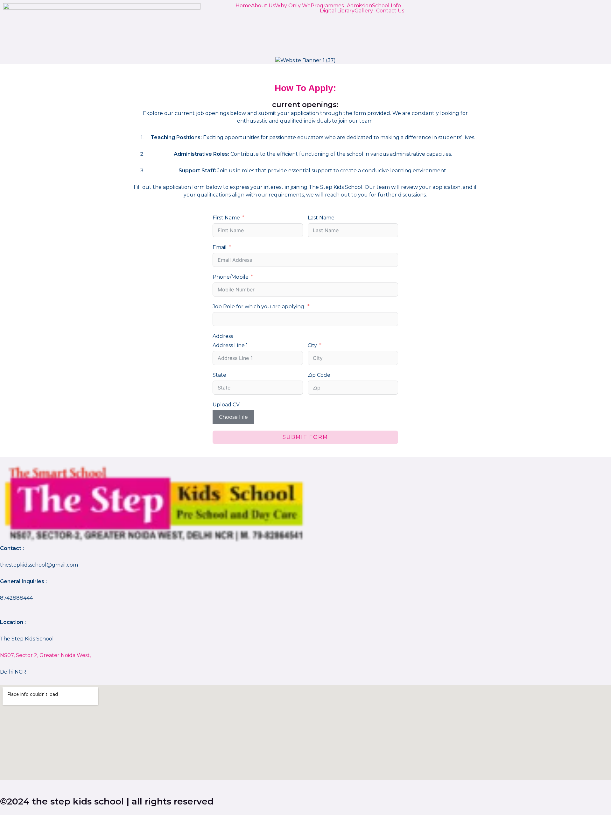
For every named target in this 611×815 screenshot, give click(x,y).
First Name (226, 218)
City (312, 345)
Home (243, 5)
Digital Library (337, 10)
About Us (263, 5)
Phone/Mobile (231, 277)
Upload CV (226, 405)
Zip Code (319, 375)
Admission (359, 5)
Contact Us (390, 10)
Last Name (321, 218)
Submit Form (305, 437)
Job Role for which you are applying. (259, 307)
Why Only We (293, 5)
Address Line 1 (230, 345)
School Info (386, 5)
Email (220, 247)
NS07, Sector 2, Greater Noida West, (45, 655)
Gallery (364, 10)
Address (223, 336)
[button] (329, 5)
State (219, 375)
